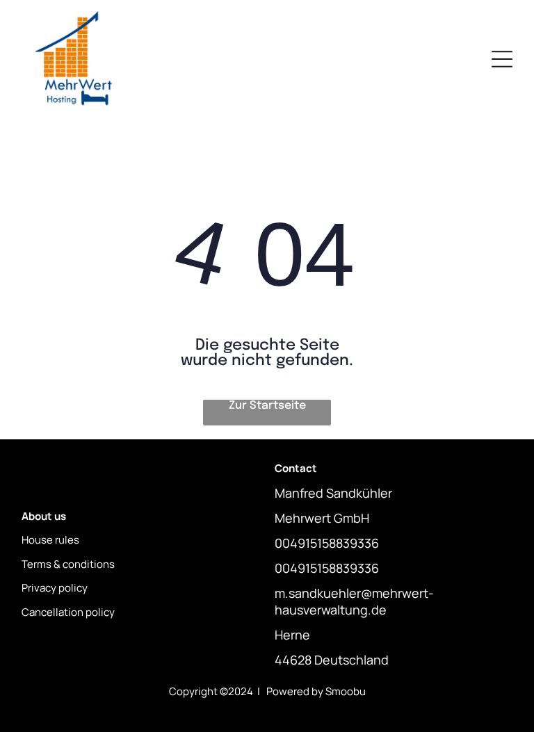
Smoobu (345, 691)
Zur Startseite (267, 406)
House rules (50, 539)
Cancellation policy (68, 612)
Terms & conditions (68, 564)
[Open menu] (502, 59)
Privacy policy (55, 587)
